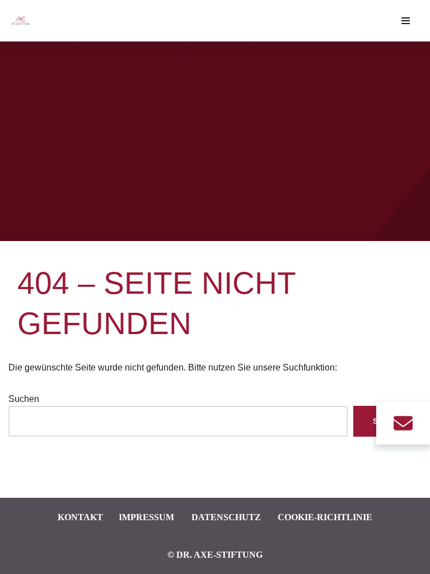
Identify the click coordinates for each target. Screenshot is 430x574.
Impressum (146, 517)
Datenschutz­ (226, 517)
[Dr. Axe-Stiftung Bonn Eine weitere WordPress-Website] (23, 21)
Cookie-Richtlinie (325, 517)
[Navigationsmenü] (405, 21)
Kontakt (80, 517)
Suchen (23, 399)
